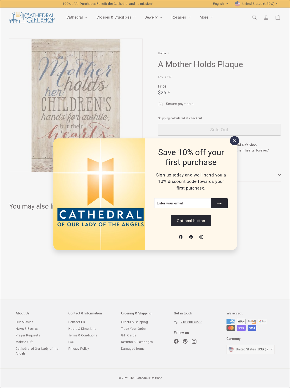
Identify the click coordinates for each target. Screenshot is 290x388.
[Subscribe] (219, 203)
